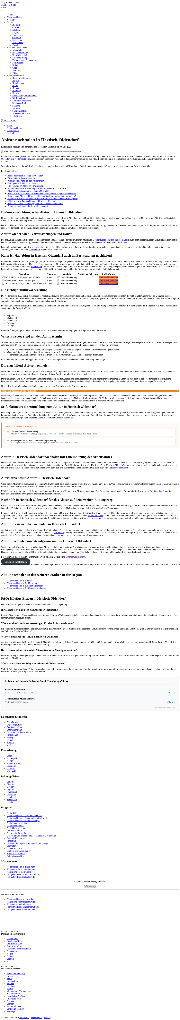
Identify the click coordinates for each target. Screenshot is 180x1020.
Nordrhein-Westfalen (21, 100)
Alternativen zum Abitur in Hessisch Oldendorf (28, 191)
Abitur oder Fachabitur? (17, 823)
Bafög (9, 756)
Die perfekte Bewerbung (18, 833)
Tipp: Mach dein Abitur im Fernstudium (25, 186)
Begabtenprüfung (20, 52)
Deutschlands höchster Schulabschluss (110, 240)
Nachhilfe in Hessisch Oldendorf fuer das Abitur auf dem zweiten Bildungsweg (42, 198)
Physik (15, 45)
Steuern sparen (13, 763)
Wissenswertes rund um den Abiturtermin (25, 181)
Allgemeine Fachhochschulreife (21, 869)
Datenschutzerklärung (75, 557)
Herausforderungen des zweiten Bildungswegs (27, 843)
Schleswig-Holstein (21, 113)
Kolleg (15, 65)
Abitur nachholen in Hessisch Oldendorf (25, 176)
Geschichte (17, 40)
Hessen (15, 93)
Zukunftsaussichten (15, 856)
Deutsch (16, 30)
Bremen (15, 88)
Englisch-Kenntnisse (16, 838)
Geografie (16, 37)
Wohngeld (11, 771)
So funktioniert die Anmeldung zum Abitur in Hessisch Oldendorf (36, 188)
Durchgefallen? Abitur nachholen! (22, 183)
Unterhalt (11, 768)
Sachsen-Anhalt (19, 111)
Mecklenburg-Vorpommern (24, 95)
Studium (16, 70)
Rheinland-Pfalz (19, 103)
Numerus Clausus (14, 848)
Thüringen (17, 116)
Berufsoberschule (20, 55)
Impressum (24, 1017)
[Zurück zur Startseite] (8, 5)
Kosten (10, 761)
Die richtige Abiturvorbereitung (21, 178)
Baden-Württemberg (21, 78)
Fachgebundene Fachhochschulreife (23, 874)
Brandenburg (18, 83)
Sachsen (16, 108)
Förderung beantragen (118, 468)
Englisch (16, 32)
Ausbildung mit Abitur (17, 828)
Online (15, 68)
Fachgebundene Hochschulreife (21, 877)
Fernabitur (11, 841)
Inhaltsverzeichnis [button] (9, 171)
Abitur (10, 14)
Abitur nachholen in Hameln (19, 580)
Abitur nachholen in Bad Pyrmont (22, 583)
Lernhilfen (11, 846)
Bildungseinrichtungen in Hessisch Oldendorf (27, 206)
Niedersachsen (18, 98)
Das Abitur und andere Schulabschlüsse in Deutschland (31, 836)
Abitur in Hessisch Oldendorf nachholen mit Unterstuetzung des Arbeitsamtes (41, 193)
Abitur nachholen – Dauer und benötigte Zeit (27, 818)
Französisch (17, 35)
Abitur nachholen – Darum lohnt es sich (24, 815)
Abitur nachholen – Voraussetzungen (23, 820)
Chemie (15, 27)
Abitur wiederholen (15, 825)
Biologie (16, 25)
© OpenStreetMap (163, 707)
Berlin (15, 85)
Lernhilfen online (95, 515)
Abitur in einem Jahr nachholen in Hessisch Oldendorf (31, 201)
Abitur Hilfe (34, 249)
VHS (14, 73)
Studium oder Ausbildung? (19, 851)
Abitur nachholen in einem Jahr (21, 867)
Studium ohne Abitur (159, 491)
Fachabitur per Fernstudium (24, 60)
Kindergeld (12, 758)
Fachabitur (104, 491)
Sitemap (47, 1017)
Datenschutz (36, 1017)
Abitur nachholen (14, 17)
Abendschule (18, 50)
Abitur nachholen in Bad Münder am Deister (26, 588)
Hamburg (16, 90)
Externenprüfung (19, 57)
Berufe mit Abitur (14, 830)
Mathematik (17, 42)
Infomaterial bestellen (108, 277)
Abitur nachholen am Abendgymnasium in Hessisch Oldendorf (35, 203)
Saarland (16, 106)
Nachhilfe (11, 20)
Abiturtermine (13, 130)
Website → (171, 693)
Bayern (15, 80)
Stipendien (11, 766)
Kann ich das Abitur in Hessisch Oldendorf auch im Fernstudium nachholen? (41, 196)
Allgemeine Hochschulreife (19, 872)
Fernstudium (17, 63)
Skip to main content (10, 2)
